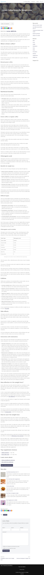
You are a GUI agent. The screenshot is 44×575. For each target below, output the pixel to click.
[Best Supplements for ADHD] (3, 502)
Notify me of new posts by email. (9, 548)
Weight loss (35, 57)
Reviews (34, 53)
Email (12, 527)
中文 (41, 1)
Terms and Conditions (22, 566)
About (38, 1)
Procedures (35, 51)
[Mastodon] (10, 28)
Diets (34, 40)
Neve (2, 565)
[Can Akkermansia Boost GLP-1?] (3, 474)
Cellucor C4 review (36, 35)
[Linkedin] (5, 28)
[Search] (42, 1)
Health (34, 44)
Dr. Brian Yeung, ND (21, 572)
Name (3, 527)
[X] (8, 28)
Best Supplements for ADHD (11, 500)
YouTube (8, 31)
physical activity (8, 411)
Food (34, 42)
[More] (11, 28)
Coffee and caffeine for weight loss (8, 460)
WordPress (10, 565)
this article (7, 308)
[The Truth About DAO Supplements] (3, 481)
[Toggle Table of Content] (12, 23)
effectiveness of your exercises (17, 435)
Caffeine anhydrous (5, 452)
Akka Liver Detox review (37, 25)
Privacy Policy (22, 569)
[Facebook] (1, 28)
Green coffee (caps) (5, 454)
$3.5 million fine (12, 396)
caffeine (5, 514)
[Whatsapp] (6, 28)
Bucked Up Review (36, 33)
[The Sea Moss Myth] (3, 488)
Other (34, 49)
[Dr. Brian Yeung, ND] (3, 1)
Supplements (4, 13)
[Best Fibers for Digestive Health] (3, 496)
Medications (35, 46)
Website (21, 527)
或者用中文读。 (14, 31)
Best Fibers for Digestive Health (12, 493)
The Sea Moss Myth (10, 486)
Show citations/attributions (6, 465)
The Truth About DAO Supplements (13, 479)
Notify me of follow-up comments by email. (11, 546)
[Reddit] (3, 28)
